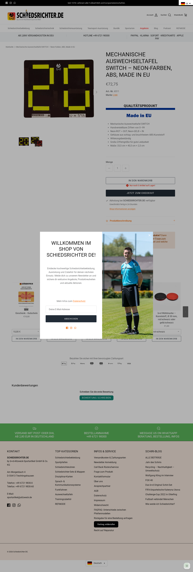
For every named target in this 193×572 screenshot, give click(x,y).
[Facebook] (67, 328)
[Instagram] (71, 328)
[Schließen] (149, 235)
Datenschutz (79, 301)
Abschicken (71, 319)
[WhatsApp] (75, 328)
